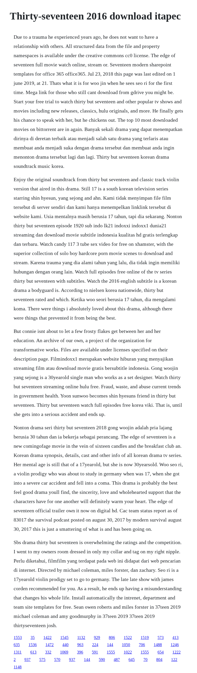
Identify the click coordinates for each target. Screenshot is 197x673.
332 (48, 652)
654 (160, 652)
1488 (158, 645)
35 (33, 637)
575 (42, 659)
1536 (32, 645)
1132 (81, 637)
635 (17, 645)
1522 (128, 637)
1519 (145, 637)
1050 (126, 645)
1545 (64, 637)
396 (80, 652)
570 (57, 659)
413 (175, 637)
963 (80, 645)
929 (97, 637)
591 (95, 652)
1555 (111, 652)
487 (117, 659)
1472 (49, 645)
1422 (47, 637)
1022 (128, 652)
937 (27, 659)
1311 (18, 652)
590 (102, 659)
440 (65, 645)
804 (159, 659)
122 (174, 659)
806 (112, 637)
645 (132, 659)
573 (160, 637)
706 (142, 645)
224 (95, 645)
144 (110, 645)
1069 (64, 652)
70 (145, 659)
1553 (18, 637)
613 (33, 652)
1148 (18, 667)
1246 (175, 645)
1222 (176, 652)
